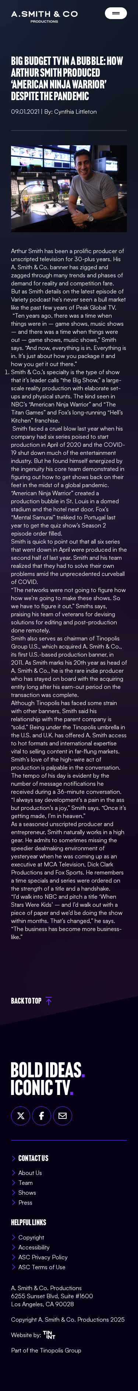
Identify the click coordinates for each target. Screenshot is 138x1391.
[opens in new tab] (49, 1335)
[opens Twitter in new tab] (20, 1115)
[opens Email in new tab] (62, 1115)
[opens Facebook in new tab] (41, 1115)
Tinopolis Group (60, 1350)
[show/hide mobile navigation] (116, 13)
